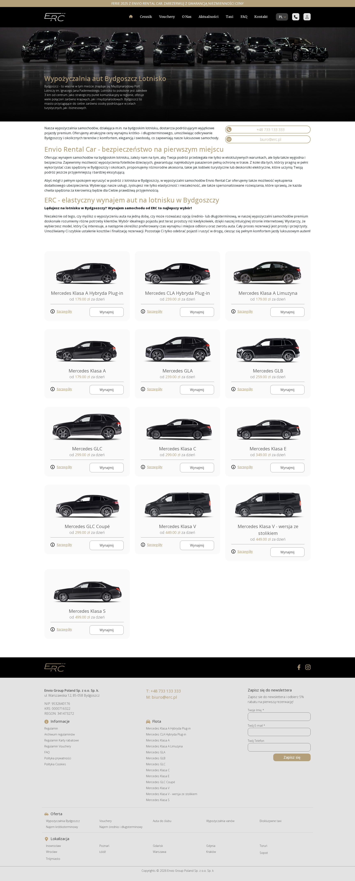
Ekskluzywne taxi (270, 821)
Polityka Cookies (55, 764)
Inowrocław (53, 846)
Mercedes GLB (268, 371)
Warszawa (159, 852)
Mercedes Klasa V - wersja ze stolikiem (171, 794)
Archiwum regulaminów (59, 734)
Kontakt (261, 17)
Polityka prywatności (57, 758)
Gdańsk (158, 846)
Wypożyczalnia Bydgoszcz (63, 821)
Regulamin (51, 728)
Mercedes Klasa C (177, 448)
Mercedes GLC (87, 448)
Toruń (263, 846)
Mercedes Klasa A (87, 371)
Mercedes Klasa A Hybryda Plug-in (87, 293)
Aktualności (209, 17)
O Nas (186, 17)
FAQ (244, 17)
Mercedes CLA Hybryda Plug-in (177, 293)
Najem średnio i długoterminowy (120, 827)
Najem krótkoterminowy (62, 827)
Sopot (264, 853)
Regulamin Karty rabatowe (61, 740)
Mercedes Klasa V (177, 526)
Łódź (102, 852)
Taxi (229, 17)
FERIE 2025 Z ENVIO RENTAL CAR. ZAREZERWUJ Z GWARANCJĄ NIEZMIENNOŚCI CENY (177, 3)
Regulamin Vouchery (57, 746)
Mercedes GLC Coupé (87, 526)
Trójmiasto (53, 859)
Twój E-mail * (256, 725)
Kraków (211, 852)
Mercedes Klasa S (87, 611)
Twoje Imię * (256, 710)
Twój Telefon (256, 741)
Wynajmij (107, 312)
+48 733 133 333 (271, 129)
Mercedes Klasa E (268, 448)
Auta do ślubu (162, 821)
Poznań (104, 846)
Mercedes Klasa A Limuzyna (268, 293)
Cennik (146, 17)
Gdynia (210, 846)
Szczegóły (64, 311)
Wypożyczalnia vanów (220, 821)
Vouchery (167, 17)
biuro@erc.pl (270, 139)
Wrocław (51, 852)
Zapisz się (292, 757)
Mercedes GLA (178, 371)
